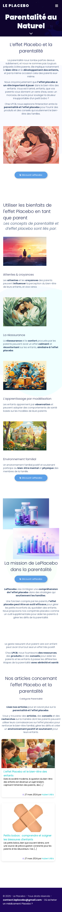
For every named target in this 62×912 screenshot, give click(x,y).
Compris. (48, 5)
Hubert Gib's (48, 794)
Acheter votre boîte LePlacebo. (20, 5)
